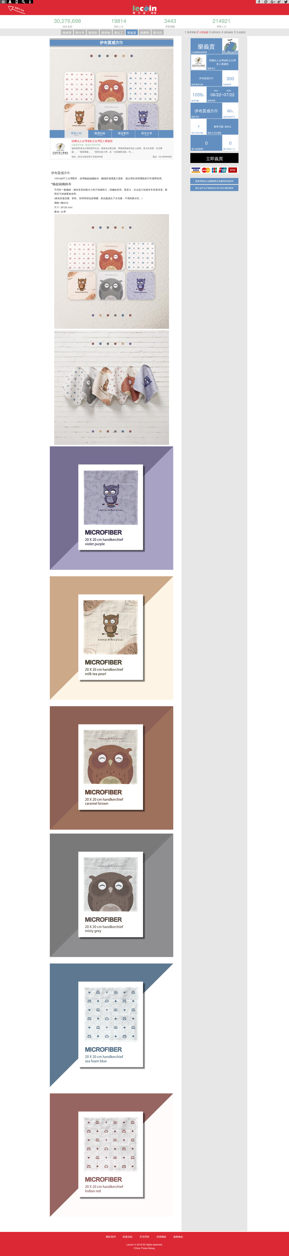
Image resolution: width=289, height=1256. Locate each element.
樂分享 (79, 32)
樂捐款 (92, 32)
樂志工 (118, 32)
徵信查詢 (123, 133)
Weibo (279, 1)
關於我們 (111, 1236)
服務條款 (178, 1236)
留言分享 (146, 133)
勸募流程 (127, 1236)
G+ (272, 1)
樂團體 (144, 32)
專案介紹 (76, 133)
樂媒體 (66, 32)
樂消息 (157, 32)
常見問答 (144, 1236)
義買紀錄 (99, 133)
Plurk (266, 1)
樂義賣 (131, 32)
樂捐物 (105, 32)
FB (259, 1)
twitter (285, 1)
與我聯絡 (161, 1236)
